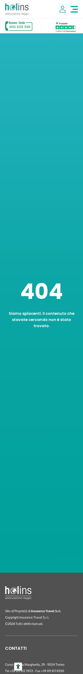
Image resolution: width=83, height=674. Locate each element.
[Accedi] (63, 9)
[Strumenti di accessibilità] (18, 667)
